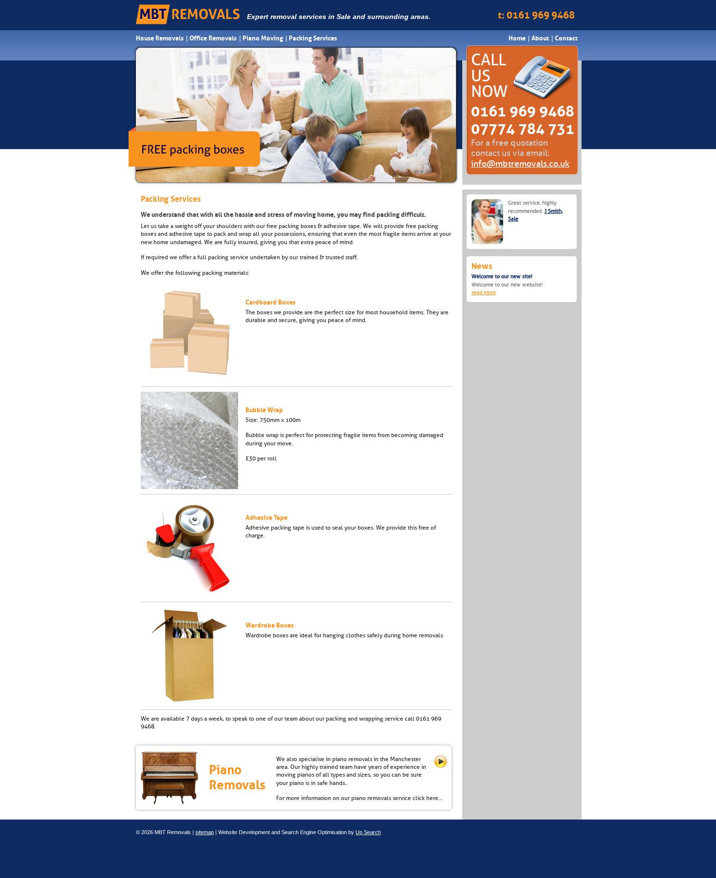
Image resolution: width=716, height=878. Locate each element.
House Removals (160, 38)
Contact (566, 38)
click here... (428, 798)
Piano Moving (263, 38)
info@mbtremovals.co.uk (520, 163)
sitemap (204, 832)
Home (517, 38)
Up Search (368, 832)
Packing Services (313, 38)
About (540, 38)
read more (483, 292)
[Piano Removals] (440, 766)
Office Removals (213, 38)
